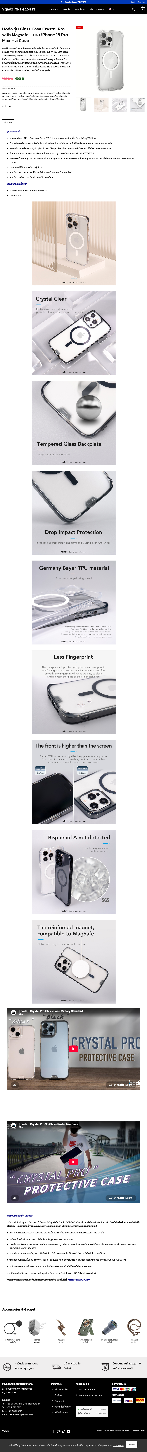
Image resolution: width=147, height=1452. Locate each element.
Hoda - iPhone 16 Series (50, 93)
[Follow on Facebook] (54, 1431)
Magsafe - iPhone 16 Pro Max (37, 96)
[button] (138, 2)
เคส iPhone (12, 99)
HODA (14, 93)
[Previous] (80, 60)
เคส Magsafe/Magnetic (27, 99)
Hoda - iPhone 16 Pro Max (29, 93)
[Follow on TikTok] (63, 1431)
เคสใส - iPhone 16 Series (53, 99)
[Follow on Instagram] (58, 1431)
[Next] (139, 60)
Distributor (80, 9)
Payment (100, 9)
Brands (66, 9)
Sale (91, 9)
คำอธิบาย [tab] (8, 122)
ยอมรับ (132, 1444)
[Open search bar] (133, 9)
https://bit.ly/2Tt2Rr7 (79, 1279)
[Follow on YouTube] (68, 1431)
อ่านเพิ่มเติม (118, 1445)
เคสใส (40, 99)
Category (54, 9)
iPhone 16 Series (17, 96)
